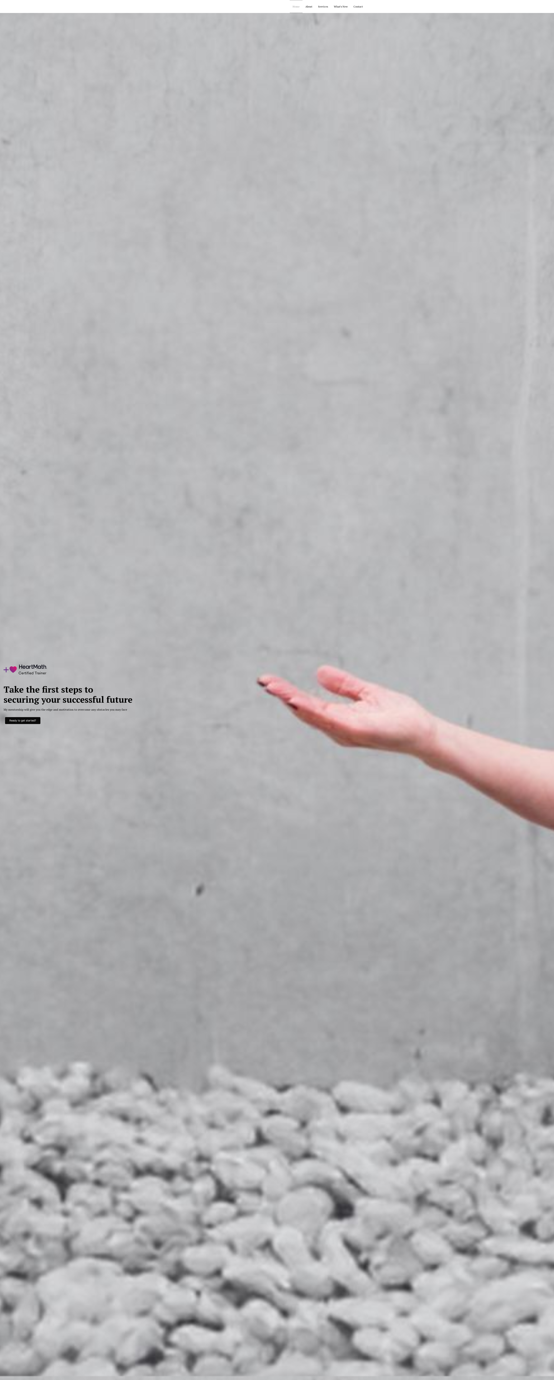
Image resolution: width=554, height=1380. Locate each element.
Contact (358, 6)
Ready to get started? (22, 720)
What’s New (341, 6)
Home (296, 6)
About (308, 6)
